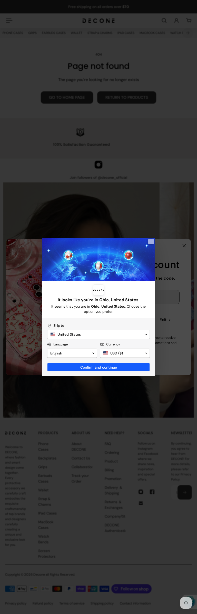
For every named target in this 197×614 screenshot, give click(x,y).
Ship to (58, 325)
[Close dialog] (151, 241)
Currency (113, 344)
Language (60, 344)
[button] (98, 334)
